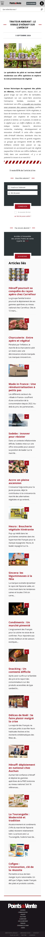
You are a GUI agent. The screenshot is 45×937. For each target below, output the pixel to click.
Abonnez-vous (25, 933)
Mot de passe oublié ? (24, 216)
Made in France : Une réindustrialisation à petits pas (22, 387)
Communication (22, 912)
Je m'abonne (31, 3)
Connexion (22, 206)
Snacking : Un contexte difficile (19, 670)
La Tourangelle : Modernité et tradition (19, 817)
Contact (36, 933)
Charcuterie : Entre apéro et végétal (21, 339)
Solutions (23, 917)
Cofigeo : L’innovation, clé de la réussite (21, 867)
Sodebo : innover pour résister (19, 435)
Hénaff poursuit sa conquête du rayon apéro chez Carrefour (22, 291)
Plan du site (14, 935)
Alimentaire (23, 919)
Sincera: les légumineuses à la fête (20, 576)
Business (22, 910)
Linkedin (32, 935)
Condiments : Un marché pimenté (19, 623)
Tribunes (22, 923)
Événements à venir (22, 925)
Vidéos (23, 928)
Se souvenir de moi (24, 212)
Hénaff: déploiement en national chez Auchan (22, 768)
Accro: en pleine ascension (19, 481)
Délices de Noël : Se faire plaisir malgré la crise (21, 718)
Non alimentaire (23, 921)
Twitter (23, 935)
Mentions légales (11, 933)
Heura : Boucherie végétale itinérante (21, 527)
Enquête (23, 914)
